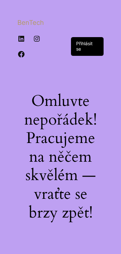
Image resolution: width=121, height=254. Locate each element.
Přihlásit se (84, 46)
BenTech (30, 22)
